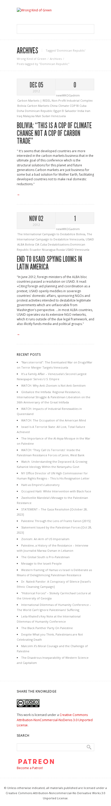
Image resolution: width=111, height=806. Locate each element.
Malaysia (29, 116)
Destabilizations (59, 244)
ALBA (21, 244)
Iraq (20, 116)
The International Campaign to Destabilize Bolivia (51, 234)
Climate (64, 106)
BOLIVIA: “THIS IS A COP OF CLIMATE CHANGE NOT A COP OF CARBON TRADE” (54, 133)
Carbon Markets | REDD (33, 100)
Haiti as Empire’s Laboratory (40, 485)
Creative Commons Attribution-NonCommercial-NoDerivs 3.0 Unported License (55, 720)
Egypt (57, 111)
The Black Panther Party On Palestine (47, 628)
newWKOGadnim (68, 95)
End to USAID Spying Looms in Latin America (49, 263)
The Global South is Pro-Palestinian (45, 557)
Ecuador (36, 249)
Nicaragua (49, 249)
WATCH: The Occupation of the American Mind (53, 420)
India (81, 111)
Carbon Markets (38, 106)
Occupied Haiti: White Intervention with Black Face (56, 491)
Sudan (46, 116)
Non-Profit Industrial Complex (72, 100)
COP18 (75, 106)
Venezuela (58, 116)
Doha (21, 111)
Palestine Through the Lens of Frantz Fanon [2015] (56, 521)
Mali (38, 116)
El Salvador (69, 111)
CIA (37, 244)
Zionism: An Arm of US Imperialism (45, 539)
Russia (61, 249)
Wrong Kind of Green (31, 59)
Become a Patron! (30, 768)
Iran (87, 111)
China (54, 106)
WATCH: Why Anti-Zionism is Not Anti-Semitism (53, 385)
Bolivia (22, 106)
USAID (90, 239)
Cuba (83, 106)
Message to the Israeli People (41, 563)
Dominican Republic (39, 111)
